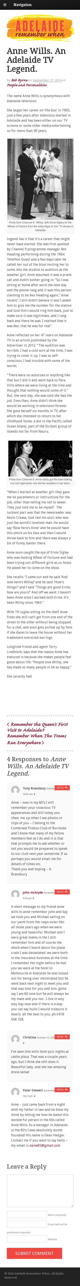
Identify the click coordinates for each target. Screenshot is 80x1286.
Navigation (23, 5)
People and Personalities (27, 84)
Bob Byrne (19, 79)
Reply (60, 787)
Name (57, 1215)
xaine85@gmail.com (44, 1145)
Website (52, 1239)
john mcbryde (33, 892)
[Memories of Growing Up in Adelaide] (40, 40)
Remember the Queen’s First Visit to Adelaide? (37, 727)
